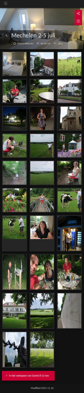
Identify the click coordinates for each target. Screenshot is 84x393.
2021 (60, 44)
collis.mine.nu (25, 44)
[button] (8, 385)
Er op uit (46, 44)
